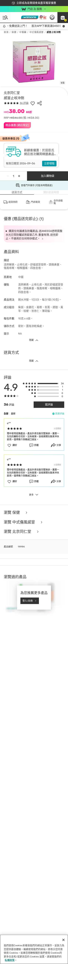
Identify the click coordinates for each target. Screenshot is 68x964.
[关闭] (63, 940)
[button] (62, 17)
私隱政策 (10, 960)
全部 (6, 413)
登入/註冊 (27, 600)
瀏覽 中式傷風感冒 (20, 522)
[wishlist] (33, 103)
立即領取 (49, 163)
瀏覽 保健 (12, 513)
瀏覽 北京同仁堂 (18, 532)
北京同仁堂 (12, 93)
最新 (13, 413)
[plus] (19, 176)
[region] (34, 949)
